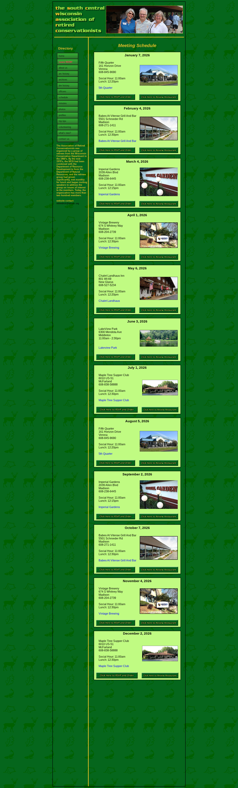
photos (62, 109)
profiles (62, 115)
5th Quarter (105, 87)
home (61, 56)
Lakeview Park (108, 347)
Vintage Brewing (109, 247)
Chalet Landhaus (109, 300)
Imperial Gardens (110, 194)
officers (62, 91)
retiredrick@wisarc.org (67, 203)
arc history (64, 73)
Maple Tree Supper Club (114, 400)
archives (63, 79)
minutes (63, 103)
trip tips (62, 121)
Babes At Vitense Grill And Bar (117, 140)
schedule (63, 97)
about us (63, 67)
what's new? (65, 133)
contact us (64, 139)
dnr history (64, 85)
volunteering (65, 127)
